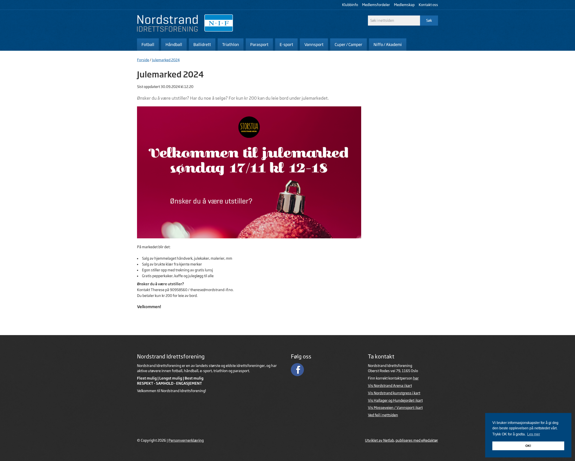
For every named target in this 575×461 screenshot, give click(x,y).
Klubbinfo (350, 4)
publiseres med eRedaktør (417, 440)
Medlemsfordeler (376, 4)
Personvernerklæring (186, 440)
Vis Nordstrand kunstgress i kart (394, 393)
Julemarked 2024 (166, 60)
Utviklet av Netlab (379, 440)
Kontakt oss (428, 4)
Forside (143, 60)
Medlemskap (404, 4)
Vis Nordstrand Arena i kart (390, 385)
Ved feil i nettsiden (383, 415)
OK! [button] (528, 446)
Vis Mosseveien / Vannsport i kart (395, 407)
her (416, 378)
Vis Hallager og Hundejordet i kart (395, 400)
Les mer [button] (533, 434)
